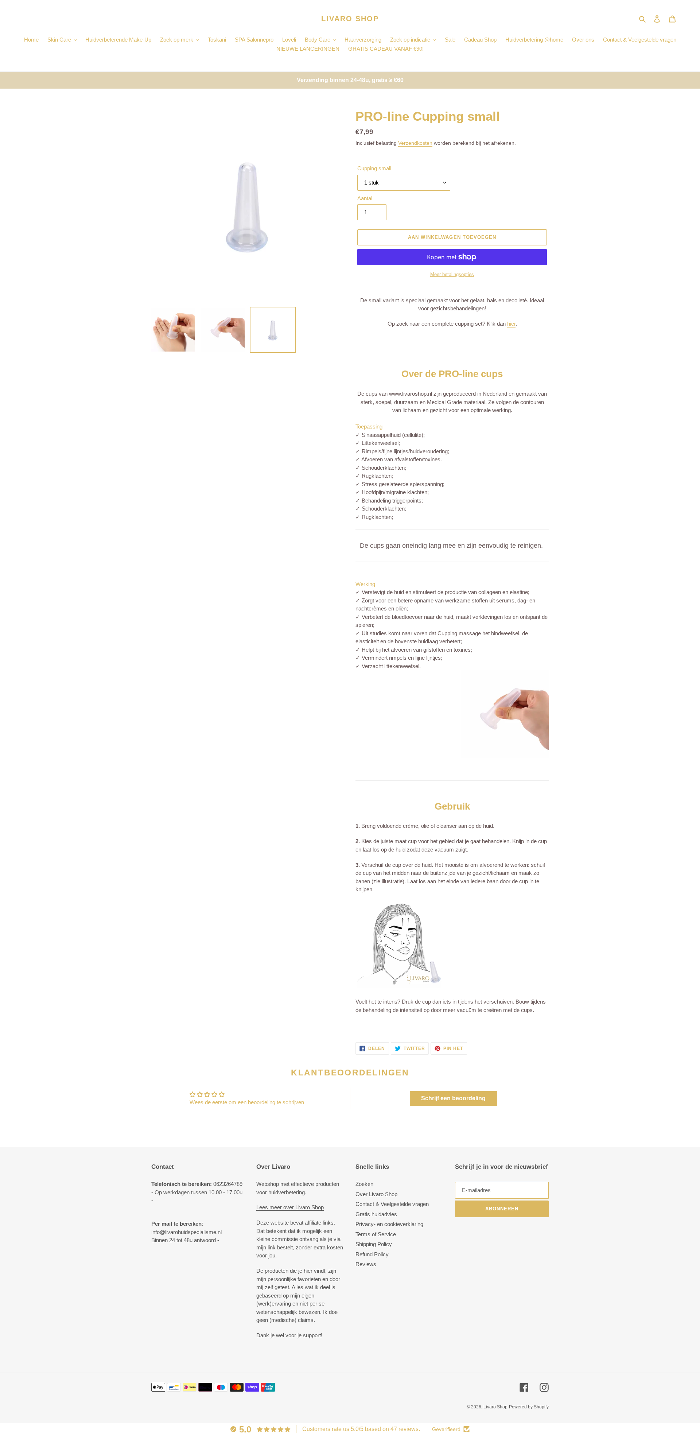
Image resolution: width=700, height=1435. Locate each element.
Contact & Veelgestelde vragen (392, 1204)
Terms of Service (375, 1234)
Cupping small (374, 168)
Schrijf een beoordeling (453, 1098)
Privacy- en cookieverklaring (389, 1224)
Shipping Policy (373, 1244)
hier (511, 324)
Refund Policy (372, 1254)
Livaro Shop (350, 19)
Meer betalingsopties (452, 274)
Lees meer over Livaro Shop (290, 1207)
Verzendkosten (415, 143)
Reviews (365, 1264)
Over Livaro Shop (376, 1194)
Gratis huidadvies (376, 1214)
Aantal (364, 198)
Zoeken (364, 1184)
